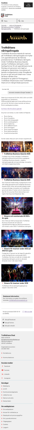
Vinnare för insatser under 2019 (16, 283)
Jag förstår (28, 5)
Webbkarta (6, 386)
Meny (5, 21)
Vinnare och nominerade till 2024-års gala (16, 217)
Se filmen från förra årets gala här (11, 108)
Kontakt (4, 89)
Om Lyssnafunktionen (9, 418)
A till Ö (5, 389)
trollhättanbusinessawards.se (18, 300)
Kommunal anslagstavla (10, 392)
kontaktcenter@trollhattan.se (10, 339)
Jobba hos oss (7, 395)
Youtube (6, 370)
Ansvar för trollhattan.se (10, 412)
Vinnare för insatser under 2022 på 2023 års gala (16, 250)
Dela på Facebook (10, 319)
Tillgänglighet (7, 421)
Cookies (5, 424)
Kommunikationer (8, 357)
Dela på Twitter (9, 322)
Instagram (7, 378)
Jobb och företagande (15, 25)
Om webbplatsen (8, 409)
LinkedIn (7, 374)
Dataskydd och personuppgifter (12, 415)
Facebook (7, 366)
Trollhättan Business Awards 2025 (17, 180)
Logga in (5, 427)
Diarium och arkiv (8, 398)
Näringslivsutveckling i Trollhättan (10, 27)
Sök (22, 21)
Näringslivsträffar (6, 29)
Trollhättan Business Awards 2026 (17, 154)
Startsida (3, 25)
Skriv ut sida (28, 311)
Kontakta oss (7, 353)
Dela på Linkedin (10, 325)
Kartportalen (7, 401)
